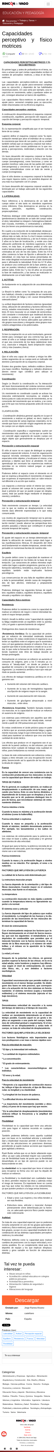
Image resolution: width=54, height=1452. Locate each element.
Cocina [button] (29, 1384)
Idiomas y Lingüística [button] (11, 1400)
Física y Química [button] (26, 1396)
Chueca (27, 1432)
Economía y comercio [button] (12, 1388)
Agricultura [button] (30, 1376)
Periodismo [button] (34, 1404)
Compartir (10, 54)
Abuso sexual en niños (19, 1274)
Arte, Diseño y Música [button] (36, 1380)
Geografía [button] (38, 1396)
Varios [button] (13, 1412)
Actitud (18, 1334)
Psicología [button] (45, 1404)
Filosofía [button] (14, 1396)
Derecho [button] (36, 1384)
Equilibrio (7, 1339)
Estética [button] (6, 1396)
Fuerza (30, 1339)
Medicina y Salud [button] (22, 1404)
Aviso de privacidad (27, 1445)
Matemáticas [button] (8, 1404)
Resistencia (19, 1339)
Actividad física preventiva (21, 1281)
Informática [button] (26, 1400)
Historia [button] (47, 1396)
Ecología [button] (45, 1384)
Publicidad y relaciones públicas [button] (16, 1408)
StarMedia (27, 1427)
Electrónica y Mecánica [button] (35, 1392)
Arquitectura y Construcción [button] (14, 1380)
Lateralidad (7, 1334)
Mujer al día (27, 1435)
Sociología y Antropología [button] (40, 1408)
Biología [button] (6, 1384)
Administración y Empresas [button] (14, 1376)
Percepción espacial (33, 1334)
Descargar (27, 1300)
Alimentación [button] (42, 1376)
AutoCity (27, 1430)
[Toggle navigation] (48, 4)
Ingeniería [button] (36, 1400)
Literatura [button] (46, 1400)
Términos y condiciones (27, 1443)
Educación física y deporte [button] (14, 1392)
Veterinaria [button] (21, 1412)
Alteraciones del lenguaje (21, 1289)
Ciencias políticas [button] (18, 1384)
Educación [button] (26, 1388)
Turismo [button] (6, 1412)
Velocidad (40, 1339)
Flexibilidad (7, 1344)
